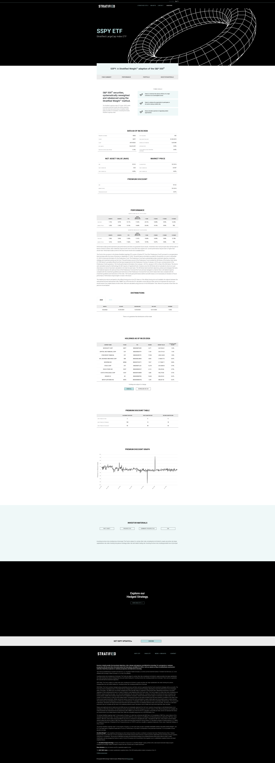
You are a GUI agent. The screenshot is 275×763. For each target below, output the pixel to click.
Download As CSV (143, 389)
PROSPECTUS (127, 528)
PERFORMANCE (126, 77)
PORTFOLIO (146, 77)
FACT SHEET (106, 528)
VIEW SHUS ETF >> (137, 602)
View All (129, 389)
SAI (168, 528)
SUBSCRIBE (169, 5)
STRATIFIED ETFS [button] (143, 5)
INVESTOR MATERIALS (167, 77)
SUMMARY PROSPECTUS (148, 528)
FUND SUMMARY (106, 77)
